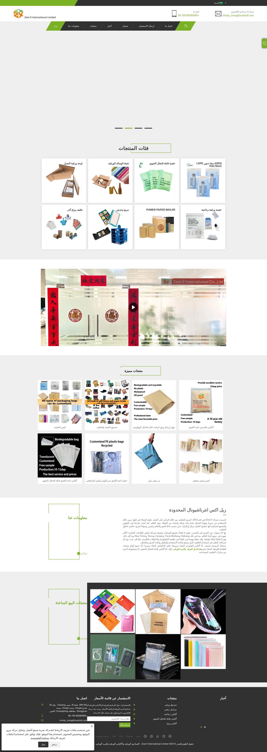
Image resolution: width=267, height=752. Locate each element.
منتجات (93, 26)
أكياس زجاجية (170, 714)
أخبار (109, 26)
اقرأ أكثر (82, 553)
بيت (55, 26)
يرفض (54, 744)
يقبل (43, 744)
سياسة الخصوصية (40, 738)
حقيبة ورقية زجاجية (211, 209)
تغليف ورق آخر (75, 209)
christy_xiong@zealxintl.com (238, 15)
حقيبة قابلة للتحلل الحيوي (162, 163)
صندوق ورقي (171, 705)
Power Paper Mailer (160, 209)
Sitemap (129, 736)
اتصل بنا (168, 26)
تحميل (125, 26)
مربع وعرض (122, 209)
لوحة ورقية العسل (73, 163)
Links (138, 736)
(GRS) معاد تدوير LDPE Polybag (209, 164)
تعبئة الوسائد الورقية (118, 163)
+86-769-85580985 (188, 15)
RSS (121, 736)
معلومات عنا (73, 26)
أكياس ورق (172, 723)
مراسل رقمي (170, 709)
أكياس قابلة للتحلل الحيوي (165, 719)
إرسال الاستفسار (146, 26)
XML (114, 736)
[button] (148, 128)
